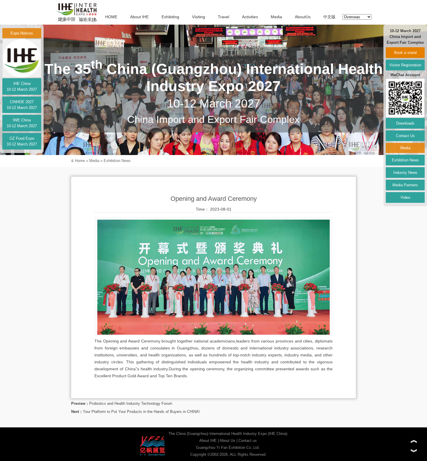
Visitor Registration (405, 65)
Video (405, 197)
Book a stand (405, 52)
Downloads (405, 123)
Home (80, 160)
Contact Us (405, 136)
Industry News (405, 172)
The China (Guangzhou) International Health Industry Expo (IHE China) (227, 433)
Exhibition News (117, 160)
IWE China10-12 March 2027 (22, 123)
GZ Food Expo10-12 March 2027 (22, 141)
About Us (227, 440)
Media (276, 16)
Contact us (247, 440)
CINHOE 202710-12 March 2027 (22, 105)
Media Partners (405, 185)
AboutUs (303, 16)
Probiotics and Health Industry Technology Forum (130, 403)
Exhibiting (170, 16)
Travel (223, 16)
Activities (250, 16)
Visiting (198, 16)
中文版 (329, 16)
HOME (111, 16)
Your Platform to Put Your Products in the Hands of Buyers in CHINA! (141, 411)
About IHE (139, 16)
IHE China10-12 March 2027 (22, 86)
